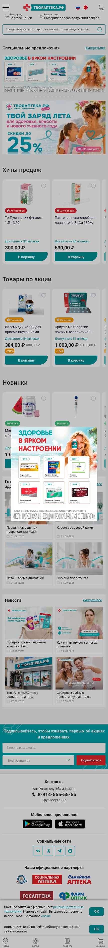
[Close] (91, 432)
